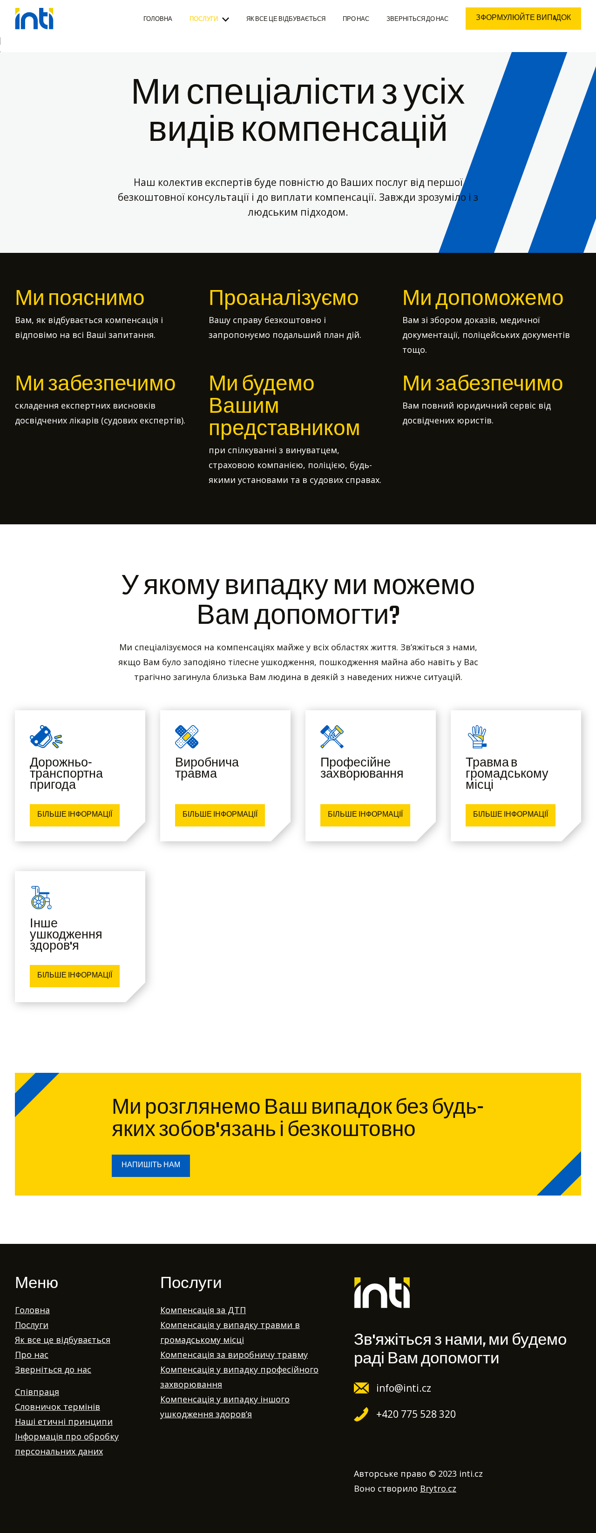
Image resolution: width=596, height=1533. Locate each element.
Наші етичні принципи (64, 1421)
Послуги (204, 19)
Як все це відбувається (285, 19)
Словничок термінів (57, 1406)
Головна (157, 19)
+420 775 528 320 (416, 1414)
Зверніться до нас (417, 19)
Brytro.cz (438, 1488)
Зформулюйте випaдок (523, 18)
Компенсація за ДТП (203, 1309)
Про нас (356, 19)
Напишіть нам (151, 1165)
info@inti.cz (403, 1387)
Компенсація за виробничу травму (234, 1354)
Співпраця (37, 1391)
